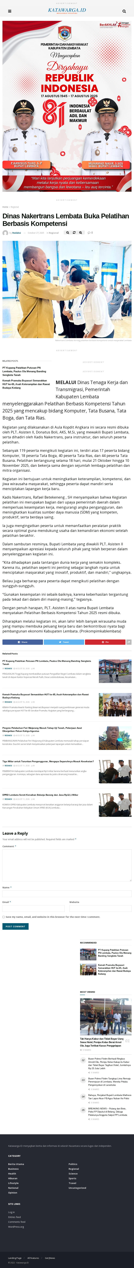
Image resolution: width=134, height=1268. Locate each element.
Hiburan (12, 1178)
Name (7, 887)
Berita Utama (16, 1164)
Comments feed (16, 1221)
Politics (73, 1164)
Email (6, 902)
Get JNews (50, 1258)
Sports (72, 1178)
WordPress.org (16, 1226)
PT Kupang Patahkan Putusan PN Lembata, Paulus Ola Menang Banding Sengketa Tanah (24, 371)
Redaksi (16, 232)
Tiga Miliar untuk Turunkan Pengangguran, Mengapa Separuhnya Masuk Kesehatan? (48, 761)
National (13, 1187)
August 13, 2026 (22, 735)
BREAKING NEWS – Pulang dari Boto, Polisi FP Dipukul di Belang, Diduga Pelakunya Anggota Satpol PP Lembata (107, 1111)
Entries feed (14, 1217)
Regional (15, 207)
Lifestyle (13, 1183)
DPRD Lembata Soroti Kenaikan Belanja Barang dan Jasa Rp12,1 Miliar (40, 795)
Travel (72, 1183)
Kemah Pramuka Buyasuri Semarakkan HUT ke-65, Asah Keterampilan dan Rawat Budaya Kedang (26, 384)
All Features (33, 1258)
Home (5, 207)
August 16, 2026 (22, 702)
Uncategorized (77, 1187)
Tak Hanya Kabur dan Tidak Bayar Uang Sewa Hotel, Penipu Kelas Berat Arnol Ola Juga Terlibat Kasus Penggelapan (102, 1042)
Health (12, 1173)
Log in (11, 1212)
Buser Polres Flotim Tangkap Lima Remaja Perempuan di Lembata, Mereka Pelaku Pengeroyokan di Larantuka (109, 1081)
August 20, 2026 (22, 668)
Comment (9, 846)
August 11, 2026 (22, 766)
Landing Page (15, 1258)
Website (74, 902)
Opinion (12, 1192)
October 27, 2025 (36, 232)
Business (13, 1168)
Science (73, 1173)
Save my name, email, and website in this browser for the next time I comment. (53, 916)
